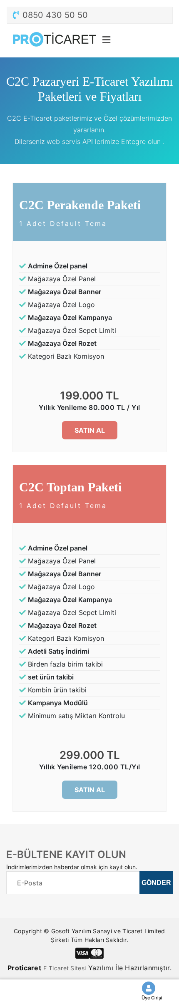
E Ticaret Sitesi (64, 968)
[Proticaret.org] (56, 40)
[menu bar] (106, 40)
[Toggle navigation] (157, 39)
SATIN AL (90, 430)
